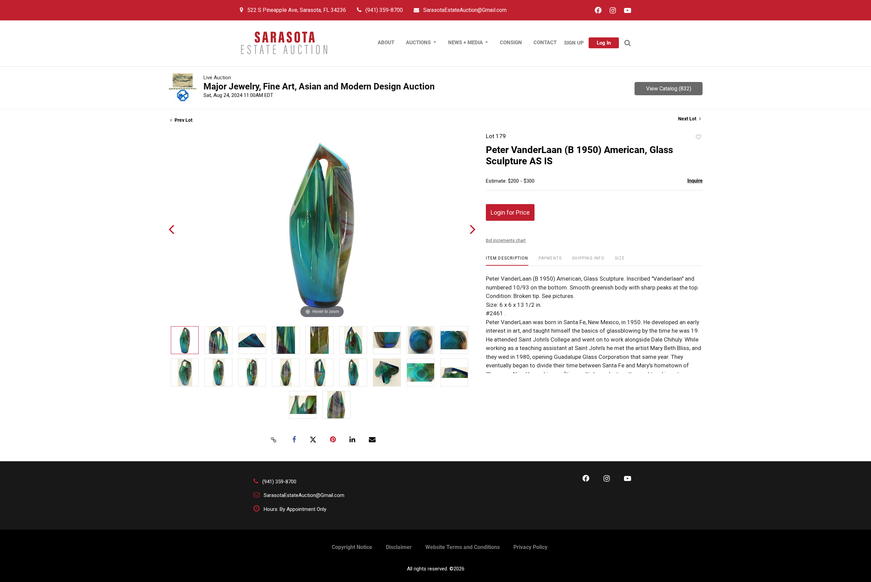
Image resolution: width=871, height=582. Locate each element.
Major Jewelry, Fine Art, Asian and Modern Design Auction (319, 86)
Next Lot (687, 118)
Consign (511, 42)
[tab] (507, 261)
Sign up (574, 43)
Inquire (695, 181)
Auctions (419, 42)
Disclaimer (399, 547)
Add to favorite (698, 137)
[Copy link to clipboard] (273, 440)
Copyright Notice (352, 547)
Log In (604, 43)
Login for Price (510, 212)
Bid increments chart (506, 240)
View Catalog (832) (668, 88)
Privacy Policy (530, 547)
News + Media (466, 42)
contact (545, 42)
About (386, 42)
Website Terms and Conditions (462, 547)
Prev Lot (183, 120)
